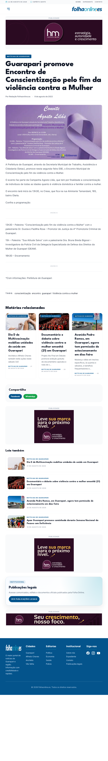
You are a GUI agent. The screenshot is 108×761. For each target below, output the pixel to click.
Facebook (15, 396)
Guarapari (30, 653)
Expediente (88, 2)
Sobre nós (70, 653)
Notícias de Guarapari (18, 56)
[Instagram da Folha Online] (93, 653)
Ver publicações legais (24, 599)
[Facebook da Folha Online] (88, 653)
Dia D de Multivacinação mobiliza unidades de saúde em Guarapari (20, 342)
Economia (50, 656)
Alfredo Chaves (32, 656)
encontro (36, 293)
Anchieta (29, 660)
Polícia (48, 664)
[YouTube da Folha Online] (98, 653)
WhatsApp (30, 396)
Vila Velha (30, 664)
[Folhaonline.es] (87, 9)
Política (49, 653)
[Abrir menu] (8, 9)
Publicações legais (74, 664)
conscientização (23, 293)
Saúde (48, 660)
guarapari (46, 293)
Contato (98, 2)
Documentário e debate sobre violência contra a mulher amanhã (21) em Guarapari (54, 342)
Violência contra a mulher (65, 293)
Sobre (78, 2)
